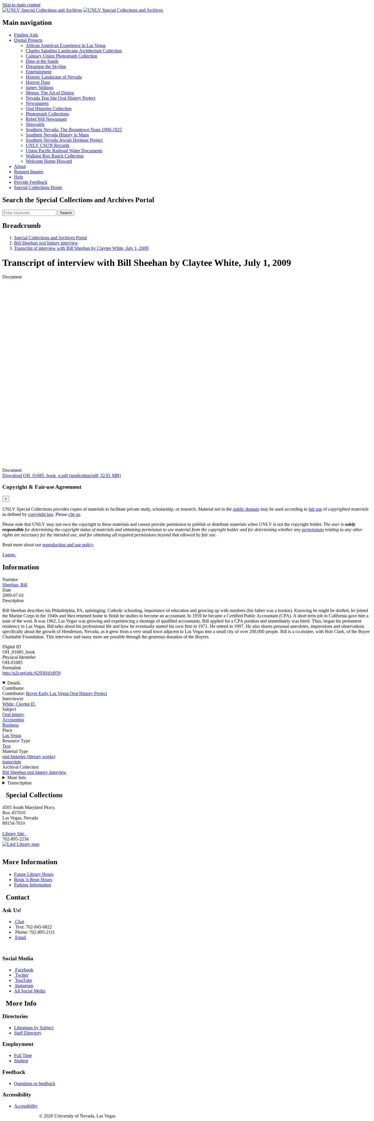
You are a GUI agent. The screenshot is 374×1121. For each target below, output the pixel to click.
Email (20, 937)
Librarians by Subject (33, 1027)
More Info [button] (16, 777)
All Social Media (29, 990)
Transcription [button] (19, 782)
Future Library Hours (33, 874)
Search (66, 213)
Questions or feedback (34, 1083)
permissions (313, 529)
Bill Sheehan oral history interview (46, 242)
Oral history (13, 714)
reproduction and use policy (67, 544)
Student (21, 1060)
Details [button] (13, 682)
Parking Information (32, 884)
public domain (246, 509)
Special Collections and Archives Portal (50, 237)
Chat (19, 921)
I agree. (9, 554)
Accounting (13, 719)
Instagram (24, 985)
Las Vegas (11, 735)
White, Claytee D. (19, 703)
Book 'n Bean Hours (33, 879)
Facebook (24, 969)
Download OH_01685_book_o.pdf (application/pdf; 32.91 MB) (61, 475)
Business (10, 725)
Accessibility (26, 1105)
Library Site (14, 833)
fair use (315, 509)
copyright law (40, 514)
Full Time (23, 1055)
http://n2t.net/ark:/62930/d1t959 (31, 672)
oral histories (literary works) (28, 756)
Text (6, 746)
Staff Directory (27, 1032)
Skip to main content (21, 4)
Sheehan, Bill (14, 584)
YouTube (23, 980)
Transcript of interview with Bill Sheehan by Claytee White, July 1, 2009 (81, 248)
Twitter (21, 975)
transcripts (11, 761)
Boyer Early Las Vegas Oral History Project (66, 693)
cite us (74, 514)
